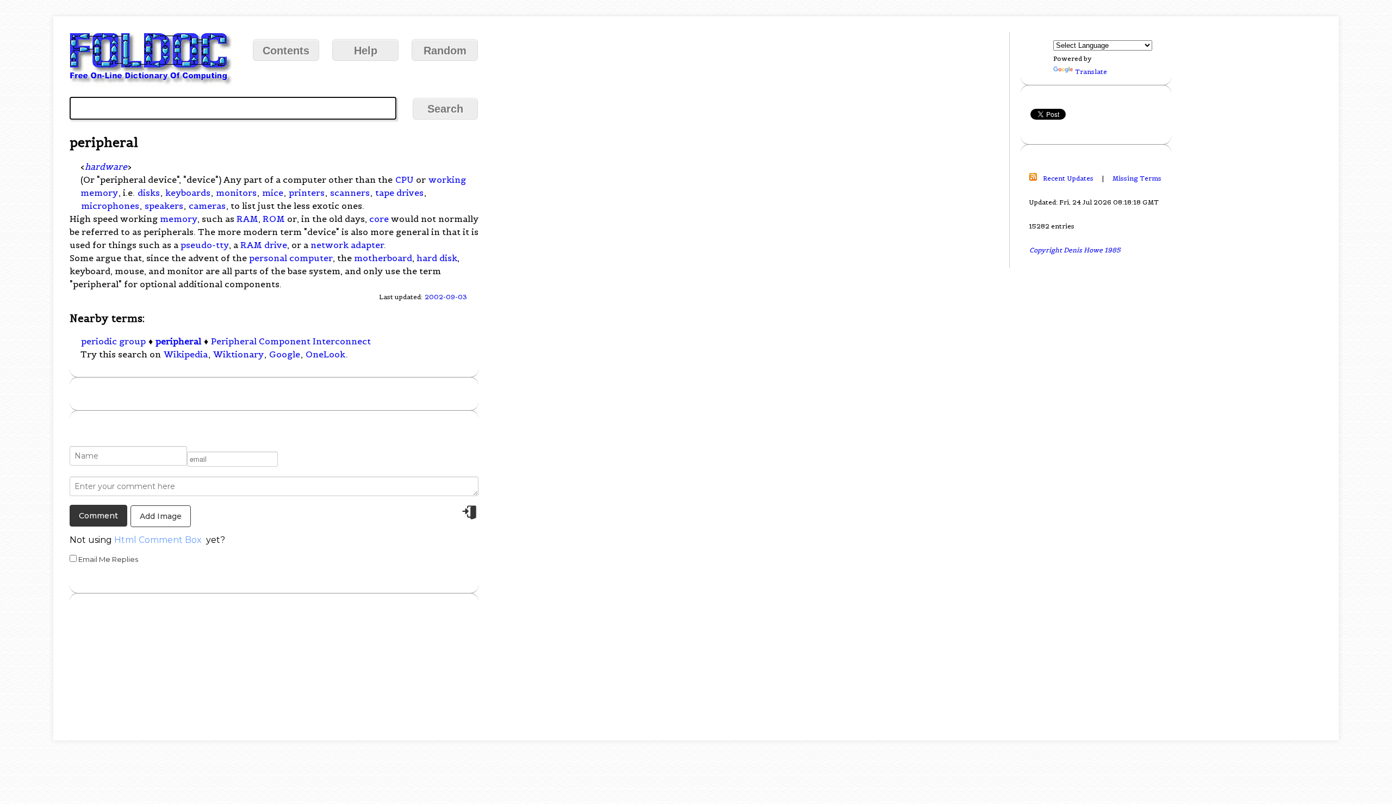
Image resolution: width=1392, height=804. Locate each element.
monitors (236, 192)
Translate (1091, 71)
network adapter (347, 244)
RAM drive (263, 244)
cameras (207, 205)
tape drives (399, 192)
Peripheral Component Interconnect (291, 341)
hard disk (437, 257)
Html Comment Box (158, 540)
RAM (247, 218)
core (379, 218)
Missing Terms (1137, 178)
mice (272, 192)
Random (445, 51)
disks (149, 192)
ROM (274, 218)
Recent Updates (1068, 178)
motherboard (383, 257)
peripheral (178, 341)
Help (365, 51)
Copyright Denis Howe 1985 (1075, 250)
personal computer (291, 257)
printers (307, 192)
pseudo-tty (205, 244)
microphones (110, 205)
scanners (350, 192)
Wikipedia (186, 354)
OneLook (325, 354)
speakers (164, 205)
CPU (404, 179)
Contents (286, 51)
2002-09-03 (446, 297)
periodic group (113, 341)
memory (178, 218)
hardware (106, 166)
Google (284, 354)
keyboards (187, 192)
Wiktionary (238, 354)
